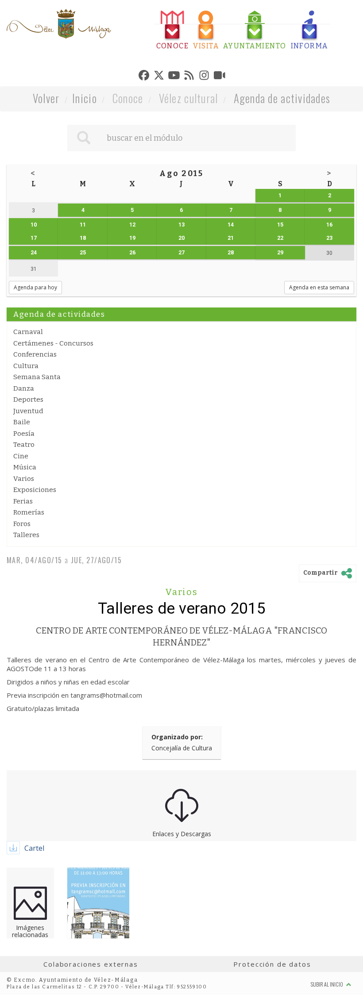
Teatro (24, 445)
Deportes (28, 399)
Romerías (28, 512)
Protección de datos (272, 964)
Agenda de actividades (282, 98)
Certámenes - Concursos (53, 343)
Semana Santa (37, 377)
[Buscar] (83, 138)
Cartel (34, 848)
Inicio (84, 98)
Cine (20, 456)
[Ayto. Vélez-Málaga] (59, 24)
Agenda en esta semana (319, 287)
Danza (23, 388)
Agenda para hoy (35, 287)
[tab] (172, 30)
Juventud (28, 411)
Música (24, 467)
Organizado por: (177, 737)
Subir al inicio (327, 984)
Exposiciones (34, 490)
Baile (21, 422)
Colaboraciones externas (90, 964)
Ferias (23, 501)
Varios (23, 479)
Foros (22, 524)
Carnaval (28, 332)
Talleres (26, 535)
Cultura (26, 366)
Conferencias (35, 354)
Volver (46, 98)
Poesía (24, 434)
